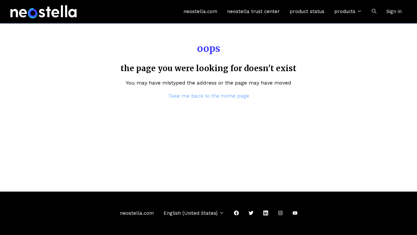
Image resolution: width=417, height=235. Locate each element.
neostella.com (200, 11)
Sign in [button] (394, 11)
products (345, 11)
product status (307, 11)
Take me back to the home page (208, 96)
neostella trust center (253, 11)
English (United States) (191, 213)
